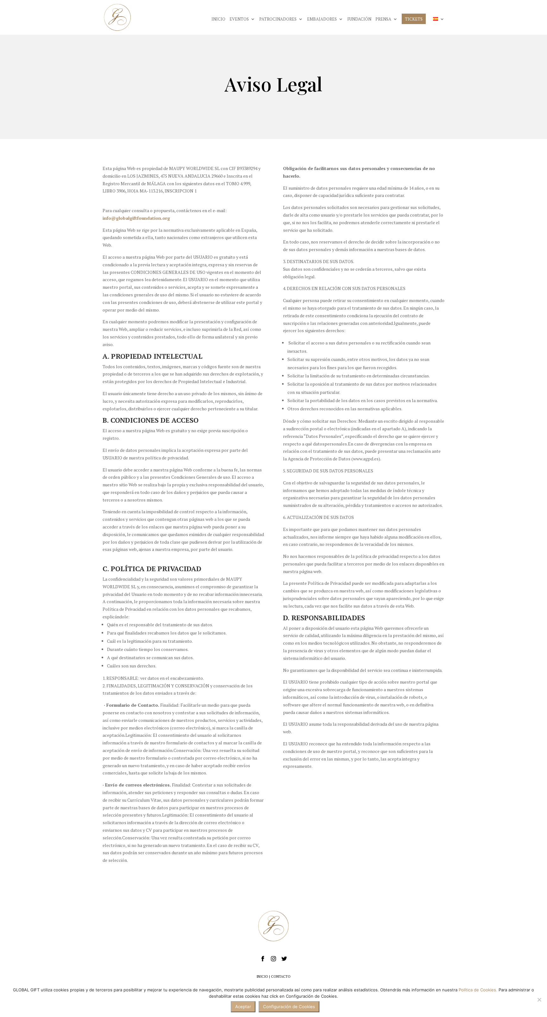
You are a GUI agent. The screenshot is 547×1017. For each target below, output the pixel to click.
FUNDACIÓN (359, 19)
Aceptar (243, 1006)
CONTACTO (281, 976)
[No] (539, 999)
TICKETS (414, 19)
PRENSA (383, 19)
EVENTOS (239, 19)
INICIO (218, 19)
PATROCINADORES (278, 19)
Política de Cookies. (478, 989)
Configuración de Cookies (289, 1006)
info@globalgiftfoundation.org (136, 218)
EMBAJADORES (322, 19)
